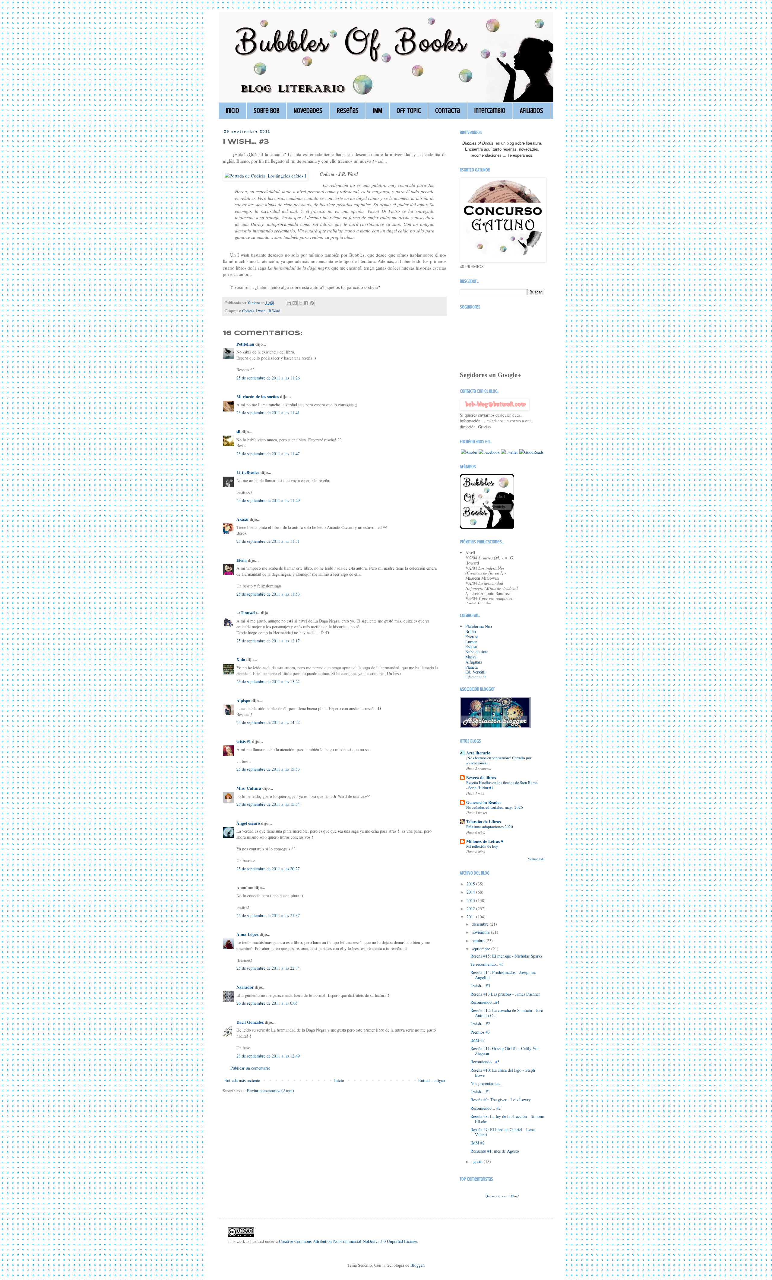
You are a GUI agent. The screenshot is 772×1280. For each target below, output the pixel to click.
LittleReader (247, 472)
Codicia (248, 310)
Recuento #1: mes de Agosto (494, 1151)
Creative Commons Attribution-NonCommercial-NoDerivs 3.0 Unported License (348, 1241)
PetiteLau (245, 344)
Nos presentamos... (486, 1083)
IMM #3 (477, 1040)
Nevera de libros (481, 777)
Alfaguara (473, 662)
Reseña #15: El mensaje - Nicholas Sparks (506, 956)
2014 (471, 892)
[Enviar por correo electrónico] (289, 303)
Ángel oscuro (248, 823)
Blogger (417, 1265)
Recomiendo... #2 (485, 1108)
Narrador (245, 987)
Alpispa (243, 700)
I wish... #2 (480, 1023)
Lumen (471, 642)
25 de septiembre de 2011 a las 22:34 (268, 968)
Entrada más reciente (242, 1080)
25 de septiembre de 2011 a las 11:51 (268, 541)
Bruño (470, 631)
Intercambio (489, 110)
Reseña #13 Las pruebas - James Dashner (505, 994)
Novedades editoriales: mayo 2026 (494, 807)
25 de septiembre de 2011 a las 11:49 (268, 500)
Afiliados (531, 110)
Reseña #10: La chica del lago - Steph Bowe (502, 1072)
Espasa (471, 646)
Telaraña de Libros (483, 821)
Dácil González (250, 1022)
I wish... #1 (480, 1091)
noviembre (481, 932)
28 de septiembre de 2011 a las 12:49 (268, 1056)
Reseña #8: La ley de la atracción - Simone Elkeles (507, 1118)
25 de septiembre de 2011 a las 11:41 (268, 412)
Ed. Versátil (475, 672)
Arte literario (478, 753)
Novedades (308, 110)
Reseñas (348, 110)
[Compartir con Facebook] (306, 303)
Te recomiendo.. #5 (487, 964)
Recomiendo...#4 (484, 1002)
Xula (240, 659)
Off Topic (409, 110)
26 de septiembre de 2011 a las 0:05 (267, 1003)
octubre (479, 940)
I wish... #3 (480, 985)
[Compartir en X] (300, 303)
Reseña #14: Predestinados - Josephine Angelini (503, 974)
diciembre (481, 924)
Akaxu (242, 519)
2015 (471, 884)
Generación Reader (483, 802)
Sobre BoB (266, 110)
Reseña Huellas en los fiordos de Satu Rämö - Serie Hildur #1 (502, 785)
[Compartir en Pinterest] (312, 303)
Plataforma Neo (478, 626)
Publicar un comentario (250, 1068)
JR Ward (273, 310)
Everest (471, 636)
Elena (241, 560)
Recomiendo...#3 (484, 1061)
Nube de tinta (476, 651)
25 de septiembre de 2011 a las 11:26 (268, 378)
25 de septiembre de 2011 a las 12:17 (268, 641)
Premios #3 (480, 1032)
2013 (471, 900)
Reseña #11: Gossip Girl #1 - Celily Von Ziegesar (504, 1050)
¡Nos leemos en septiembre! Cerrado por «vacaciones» (498, 760)
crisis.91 (243, 741)
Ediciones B (475, 677)
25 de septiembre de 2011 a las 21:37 (268, 915)
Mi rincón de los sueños (258, 396)
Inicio (232, 110)
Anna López (247, 934)
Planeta (471, 667)
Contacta (447, 110)
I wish (260, 310)
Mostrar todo (536, 859)
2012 (471, 908)
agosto (478, 1161)
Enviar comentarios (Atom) (270, 1090)
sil (238, 431)
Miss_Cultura (248, 788)
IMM (377, 110)
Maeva (470, 657)
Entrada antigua (431, 1080)
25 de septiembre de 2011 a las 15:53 (268, 769)
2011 (471, 917)
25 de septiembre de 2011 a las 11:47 (268, 453)
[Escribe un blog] (295, 303)
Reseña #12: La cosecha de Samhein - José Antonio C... (506, 1012)
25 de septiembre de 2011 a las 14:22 (268, 722)
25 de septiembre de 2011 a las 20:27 (268, 869)
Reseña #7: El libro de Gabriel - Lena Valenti (502, 1132)
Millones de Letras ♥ (484, 841)
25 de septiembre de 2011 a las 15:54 (268, 804)
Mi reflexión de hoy (482, 846)
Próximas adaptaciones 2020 (489, 826)
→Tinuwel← (248, 613)
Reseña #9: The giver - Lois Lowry (500, 1099)
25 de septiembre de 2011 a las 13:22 (268, 681)
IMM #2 (477, 1143)
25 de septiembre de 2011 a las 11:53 (268, 594)
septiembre (481, 949)
